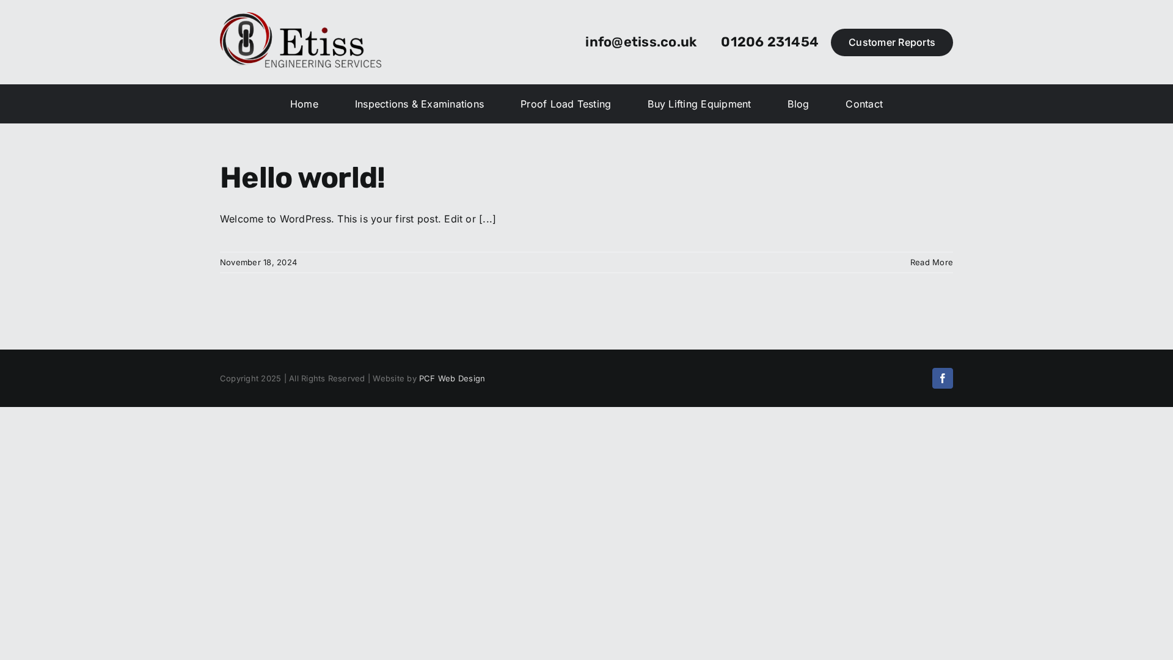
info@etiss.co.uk (640, 42)
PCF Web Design (452, 378)
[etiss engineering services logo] (300, 17)
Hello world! (302, 177)
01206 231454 (770, 42)
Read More (931, 262)
